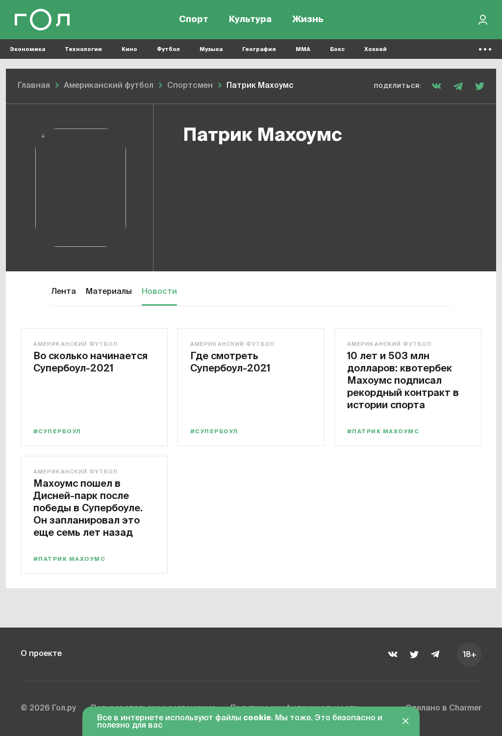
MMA (303, 49)
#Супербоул (57, 431)
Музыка (211, 49)
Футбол (168, 49)
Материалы (109, 292)
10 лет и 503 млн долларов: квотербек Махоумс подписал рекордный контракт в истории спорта (403, 380)
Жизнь (308, 19)
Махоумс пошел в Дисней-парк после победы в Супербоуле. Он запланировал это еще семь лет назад (88, 507)
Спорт (193, 19)
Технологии (83, 49)
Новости (159, 292)
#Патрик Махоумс (383, 431)
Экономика (27, 49)
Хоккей (375, 49)
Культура (250, 19)
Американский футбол (75, 344)
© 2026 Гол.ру (48, 708)
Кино (129, 49)
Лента (63, 292)
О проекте (41, 654)
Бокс (337, 49)
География (259, 49)
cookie (257, 718)
